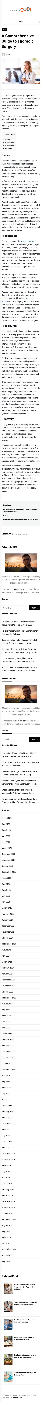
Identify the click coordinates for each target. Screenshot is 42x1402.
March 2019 (7, 1183)
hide (12, 135)
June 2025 (6, 890)
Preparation (8, 142)
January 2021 (7, 1147)
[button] (21, 22)
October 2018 (7, 1213)
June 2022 (6, 1087)
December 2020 (8, 1153)
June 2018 (6, 1237)
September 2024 (9, 944)
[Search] (39, 22)
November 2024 (8, 932)
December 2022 (8, 1051)
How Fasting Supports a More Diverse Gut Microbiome (25, 1356)
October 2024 (7, 938)
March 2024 (7, 962)
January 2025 (7, 920)
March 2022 (7, 1105)
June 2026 (6, 830)
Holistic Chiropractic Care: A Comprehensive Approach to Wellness (24, 1287)
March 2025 (7, 908)
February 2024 (8, 968)
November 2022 (8, 1057)
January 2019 (7, 1195)
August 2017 (7, 1255)
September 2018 (9, 1219)
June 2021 (6, 1129)
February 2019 (8, 1189)
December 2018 (8, 1201)
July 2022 (6, 1081)
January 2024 (7, 974)
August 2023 (7, 1004)
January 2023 (7, 1046)
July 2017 (6, 1261)
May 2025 (6, 896)
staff (8, 54)
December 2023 (8, 980)
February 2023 (8, 1040)
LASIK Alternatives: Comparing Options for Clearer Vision (25, 1303)
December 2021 (8, 1123)
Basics (6, 139)
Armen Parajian (27, 241)
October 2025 (7, 866)
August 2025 (7, 878)
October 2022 (7, 1063)
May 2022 (6, 1093)
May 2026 (6, 836)
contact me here (20, 589)
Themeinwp (17, 1397)
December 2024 (8, 926)
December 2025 (8, 854)
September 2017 (9, 1249)
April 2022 (6, 1099)
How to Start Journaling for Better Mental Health (24, 1338)
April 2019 (6, 1177)
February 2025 (8, 914)
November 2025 (8, 860)
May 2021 (6, 1135)
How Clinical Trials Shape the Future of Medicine (24, 1321)
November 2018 (8, 1207)
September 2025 (9, 872)
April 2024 (6, 956)
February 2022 (8, 1111)
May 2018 (6, 1243)
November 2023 (8, 986)
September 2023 (9, 998)
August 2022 (7, 1075)
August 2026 (7, 818)
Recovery (7, 148)
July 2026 (6, 824)
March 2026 (7, 848)
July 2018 (6, 1231)
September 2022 (9, 1070)
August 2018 (7, 1225)
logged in (13, 534)
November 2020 (8, 1159)
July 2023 (6, 1010)
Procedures (8, 145)
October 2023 (7, 992)
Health (4, 29)
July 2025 (6, 884)
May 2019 (6, 1171)
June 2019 (6, 1165)
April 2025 (6, 902)
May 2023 (6, 1022)
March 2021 (7, 1141)
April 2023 (6, 1028)
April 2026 (6, 842)
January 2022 (7, 1117)
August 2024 (7, 950)
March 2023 (7, 1034)
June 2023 (6, 1016)
